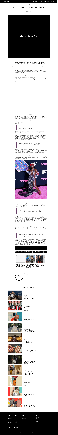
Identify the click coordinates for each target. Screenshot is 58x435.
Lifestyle (44, 1)
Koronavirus (23, 419)
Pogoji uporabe (33, 432)
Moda (33, 1)
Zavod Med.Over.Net (11, 422)
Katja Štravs (28, 10)
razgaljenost (23, 271)
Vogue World (32, 79)
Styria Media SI (10, 421)
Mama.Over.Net (10, 423)
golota (16, 271)
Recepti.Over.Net (10, 418)
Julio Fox (39, 71)
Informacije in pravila (27, 432)
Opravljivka (40, 1)
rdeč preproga (28, 271)
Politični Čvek (23, 421)
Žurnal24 (9, 419)
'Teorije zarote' (24, 418)
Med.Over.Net (10, 417)
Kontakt (18, 432)
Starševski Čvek (24, 417)
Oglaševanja (21, 432)
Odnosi (49, 1)
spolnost (34, 271)
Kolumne (52, 1)
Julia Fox (20, 271)
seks (31, 271)
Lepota (36, 1)
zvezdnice (38, 271)
